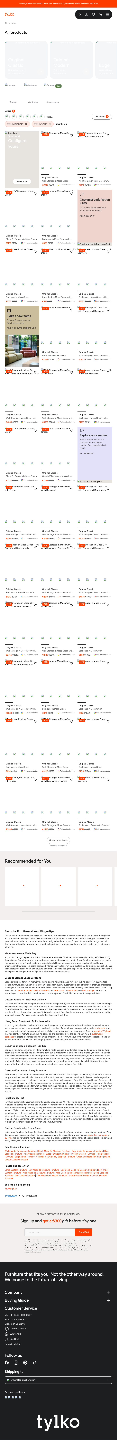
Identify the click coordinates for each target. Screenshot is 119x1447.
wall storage (88, 990)
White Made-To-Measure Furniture (21, 1151)
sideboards (99, 1028)
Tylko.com (11, 1195)
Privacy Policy (80, 1250)
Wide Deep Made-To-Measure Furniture (73, 1173)
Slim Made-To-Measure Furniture (51, 1175)
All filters (101, 116)
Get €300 (84, 1232)
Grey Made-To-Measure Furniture (87, 1151)
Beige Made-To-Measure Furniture (30, 1157)
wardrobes (72, 990)
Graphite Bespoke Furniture (89, 1157)
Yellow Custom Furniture (83, 1154)
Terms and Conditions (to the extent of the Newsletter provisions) (48, 1250)
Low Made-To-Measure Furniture (43, 1170)
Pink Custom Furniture (34, 1154)
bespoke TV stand (102, 1031)
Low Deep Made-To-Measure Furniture (79, 1170)
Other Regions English (23, 1379)
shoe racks (59, 990)
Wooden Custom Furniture (58, 1154)
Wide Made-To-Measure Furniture (38, 1173)
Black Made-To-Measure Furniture (54, 1151)
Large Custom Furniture (16, 1170)
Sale (15, 1189)
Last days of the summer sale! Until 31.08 (58, 4)
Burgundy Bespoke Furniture (61, 1157)
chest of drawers (41, 990)
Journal (8, 1189)
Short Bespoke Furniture (79, 1175)
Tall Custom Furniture (25, 1175)
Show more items (58, 840)
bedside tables (25, 990)
